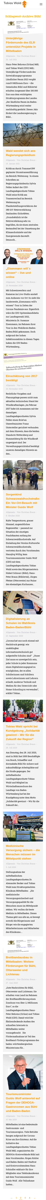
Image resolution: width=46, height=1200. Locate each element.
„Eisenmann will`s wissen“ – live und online (18, 273)
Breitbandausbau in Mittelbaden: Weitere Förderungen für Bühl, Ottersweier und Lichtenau (21, 966)
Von (26, 56)
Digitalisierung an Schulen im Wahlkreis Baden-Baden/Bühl (20, 623)
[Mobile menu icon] (41, 4)
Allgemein (10, 56)
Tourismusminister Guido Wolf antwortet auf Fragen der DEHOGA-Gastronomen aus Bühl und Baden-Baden (23, 1102)
